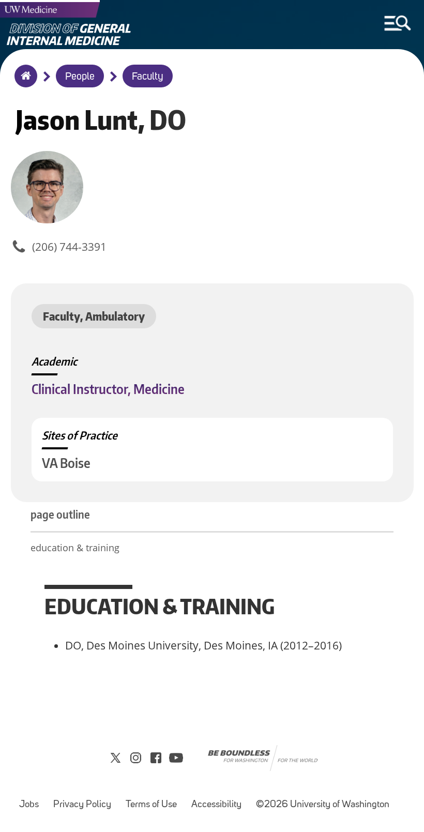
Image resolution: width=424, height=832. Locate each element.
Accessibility (216, 805)
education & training (76, 547)
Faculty (147, 77)
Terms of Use (151, 805)
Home (23, 82)
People (80, 77)
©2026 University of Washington (322, 805)
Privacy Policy (82, 805)
